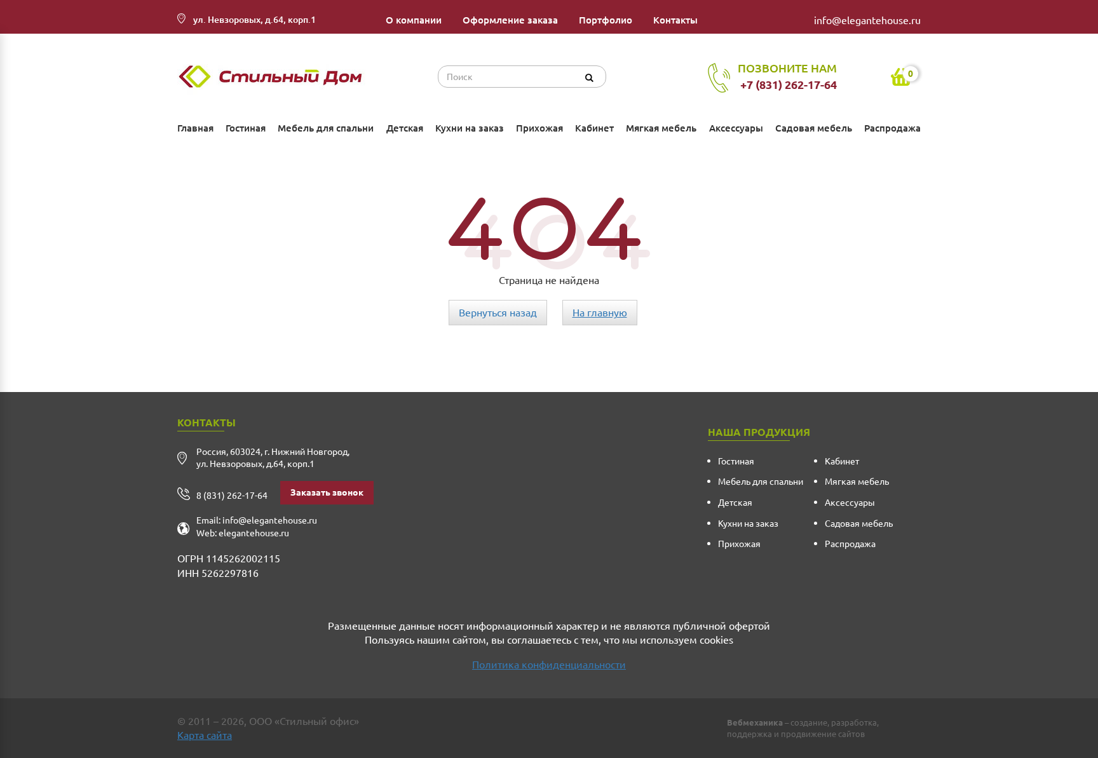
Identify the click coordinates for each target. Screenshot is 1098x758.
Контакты (675, 20)
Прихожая (539, 128)
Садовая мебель (813, 128)
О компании (414, 20)
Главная (195, 128)
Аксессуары (736, 128)
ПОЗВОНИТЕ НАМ (787, 76)
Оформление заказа (510, 20)
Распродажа (892, 128)
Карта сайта (204, 735)
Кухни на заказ (469, 128)
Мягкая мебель (661, 128)
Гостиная (246, 128)
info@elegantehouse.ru (867, 20)
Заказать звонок (326, 492)
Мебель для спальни (326, 128)
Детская (404, 128)
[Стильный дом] (273, 77)
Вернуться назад (498, 312)
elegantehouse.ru (254, 533)
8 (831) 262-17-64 (232, 496)
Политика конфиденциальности (549, 664)
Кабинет (594, 128)
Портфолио (605, 20)
